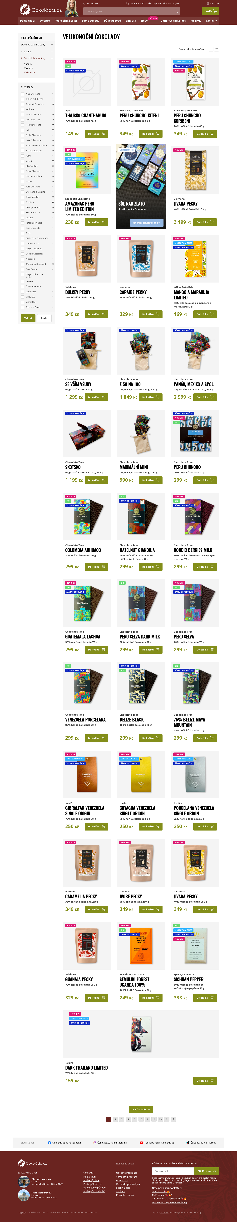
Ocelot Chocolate (34, 176)
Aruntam (30, 202)
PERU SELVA (184, 636)
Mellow (29, 181)
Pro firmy (196, 20)
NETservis (164, 1212)
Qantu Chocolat (33, 171)
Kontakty (211, 20)
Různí (28, 155)
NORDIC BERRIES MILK (193, 550)
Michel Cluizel (32, 302)
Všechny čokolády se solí (147, 222)
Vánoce (28, 63)
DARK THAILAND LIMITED (86, 1067)
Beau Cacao (31, 269)
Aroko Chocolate (33, 135)
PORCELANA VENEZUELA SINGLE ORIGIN (194, 810)
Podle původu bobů (94, 1191)
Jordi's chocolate (33, 124)
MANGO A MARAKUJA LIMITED (191, 295)
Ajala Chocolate (33, 94)
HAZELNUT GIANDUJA (137, 550)
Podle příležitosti (31, 38)
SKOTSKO (73, 467)
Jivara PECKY (186, 203)
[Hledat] (176, 11)
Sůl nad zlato (131, 203)
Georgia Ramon (33, 207)
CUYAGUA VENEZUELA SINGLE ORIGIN (137, 810)
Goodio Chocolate (34, 253)
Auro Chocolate (33, 186)
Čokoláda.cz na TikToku (203, 1142)
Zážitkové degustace (173, 20)
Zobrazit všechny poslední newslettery (169, 1202)
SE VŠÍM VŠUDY (78, 384)
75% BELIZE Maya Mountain (189, 722)
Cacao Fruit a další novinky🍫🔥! (169, 1198)
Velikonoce (29, 72)
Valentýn (28, 68)
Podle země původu (94, 1187)
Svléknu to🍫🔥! (161, 1191)
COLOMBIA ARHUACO (83, 550)
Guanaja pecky (79, 979)
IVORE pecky (131, 896)
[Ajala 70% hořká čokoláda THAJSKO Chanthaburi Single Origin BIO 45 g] (87, 82)
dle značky (27, 87)
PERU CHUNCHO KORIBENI (187, 118)
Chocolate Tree (74, 379)
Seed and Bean (33, 307)
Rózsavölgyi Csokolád (36, 264)
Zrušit (44, 318)
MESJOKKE (30, 296)
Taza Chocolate (33, 228)
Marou (29, 161)
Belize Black (131, 719)
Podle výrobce (91, 1180)
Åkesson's (30, 259)
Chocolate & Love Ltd (35, 192)
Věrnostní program (126, 1176)
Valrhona (179, 198)
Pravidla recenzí (125, 1195)
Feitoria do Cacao (34, 222)
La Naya (29, 281)
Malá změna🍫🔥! (162, 1195)
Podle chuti (89, 1176)
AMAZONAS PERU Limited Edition (79, 206)
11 (154, 1119)
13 (160, 1119)
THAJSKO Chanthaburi (85, 115)
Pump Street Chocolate (36, 145)
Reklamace (122, 1180)
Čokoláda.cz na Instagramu (112, 1142)
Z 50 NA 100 (130, 384)
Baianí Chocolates (34, 140)
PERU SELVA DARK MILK (140, 636)
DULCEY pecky (77, 292)
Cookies (120, 1191)
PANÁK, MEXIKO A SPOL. (194, 384)
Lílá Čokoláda (32, 166)
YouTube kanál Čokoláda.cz (159, 1142)
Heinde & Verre (33, 212)
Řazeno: (191, 49)
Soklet (28, 233)
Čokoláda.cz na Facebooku (66, 1142)
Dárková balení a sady (33, 44)
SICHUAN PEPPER (188, 979)
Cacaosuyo (31, 291)
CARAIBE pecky (133, 292)
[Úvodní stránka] (41, 9)
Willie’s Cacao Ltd (34, 150)
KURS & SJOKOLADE (131, 110)
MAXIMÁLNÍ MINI (134, 467)
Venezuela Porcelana (85, 719)
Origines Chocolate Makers (34, 275)
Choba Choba (32, 243)
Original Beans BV (34, 248)
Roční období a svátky (33, 58)
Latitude (29, 217)
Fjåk (27, 130)
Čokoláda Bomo (33, 286)
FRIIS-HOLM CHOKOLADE (37, 238)
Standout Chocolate (77, 198)
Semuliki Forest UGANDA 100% (134, 982)
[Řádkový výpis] (216, 49)
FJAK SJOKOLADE (184, 974)
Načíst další (140, 1109)
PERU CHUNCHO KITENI (139, 115)
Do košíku (94, 133)
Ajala (68, 110)
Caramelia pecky (81, 896)
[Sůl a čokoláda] (141, 170)
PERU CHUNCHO (187, 467)
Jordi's (69, 803)
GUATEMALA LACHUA (82, 636)
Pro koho (26, 51)
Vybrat (28, 318)
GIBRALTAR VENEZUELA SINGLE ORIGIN (84, 810)
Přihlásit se (204, 1171)
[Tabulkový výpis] (211, 49)
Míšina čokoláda (183, 287)
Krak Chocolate (33, 197)
